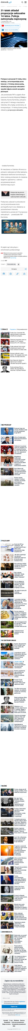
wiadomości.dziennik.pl (12, 6)
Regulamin (7, 1022)
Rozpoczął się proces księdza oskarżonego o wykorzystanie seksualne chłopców (18, 195)
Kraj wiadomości (22, 329)
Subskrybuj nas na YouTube (12, 25)
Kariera (22, 1020)
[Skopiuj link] (17, 274)
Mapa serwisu (6, 1024)
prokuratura (11, 264)
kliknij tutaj (17, 1015)
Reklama (16, 1020)
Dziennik (3, 6)
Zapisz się (14, 1006)
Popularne (13, 329)
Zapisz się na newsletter (11, 30)
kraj (20, 6)
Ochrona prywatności (18, 1022)
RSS (14, 1026)
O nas (11, 1020)
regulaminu (22, 1001)
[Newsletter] (4, 274)
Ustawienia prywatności (19, 1024)
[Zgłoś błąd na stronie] (24, 274)
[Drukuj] (11, 274)
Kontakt (6, 1020)
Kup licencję (13, 257)
